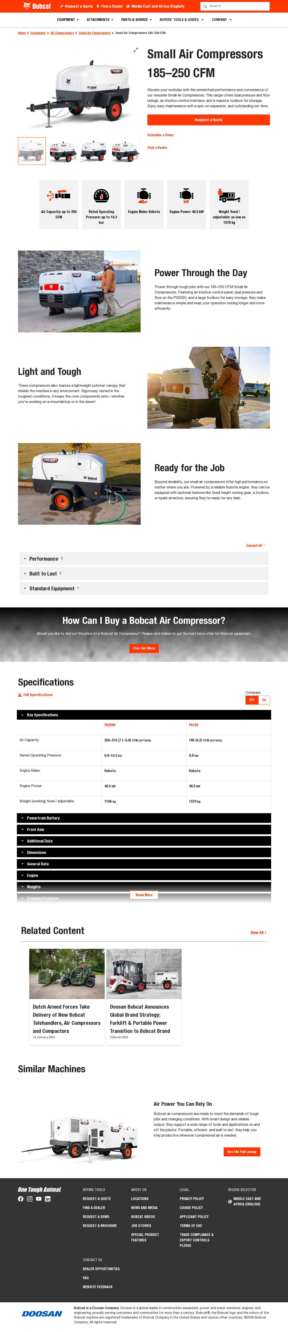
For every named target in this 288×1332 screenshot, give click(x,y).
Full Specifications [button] (38, 695)
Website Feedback (97, 1287)
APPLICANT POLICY (194, 1217)
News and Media (144, 1208)
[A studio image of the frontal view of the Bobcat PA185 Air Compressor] (94, 151)
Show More (144, 895)
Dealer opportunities (101, 1269)
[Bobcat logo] (37, 6)
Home (22, 33)
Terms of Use (191, 1226)
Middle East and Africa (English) (157, 6)
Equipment (38, 33)
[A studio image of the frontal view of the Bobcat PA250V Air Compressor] (79, 91)
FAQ (86, 1278)
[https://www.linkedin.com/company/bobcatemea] (47, 1199)
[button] (144, 558)
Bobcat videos (143, 1217)
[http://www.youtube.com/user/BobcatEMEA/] (38, 1199)
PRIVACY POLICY (192, 1199)
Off (252, 700)
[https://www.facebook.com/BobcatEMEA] (20, 1199)
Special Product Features (145, 1237)
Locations (139, 1199)
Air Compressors (62, 33)
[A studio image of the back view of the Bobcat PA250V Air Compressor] (63, 151)
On (264, 700)
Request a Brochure (100, 1226)
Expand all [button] (254, 545)
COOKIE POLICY (191, 1208)
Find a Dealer (112, 6)
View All (257, 932)
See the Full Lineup (241, 1152)
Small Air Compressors (94, 33)
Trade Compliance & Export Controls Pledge (197, 1240)
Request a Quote (79, 6)
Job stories (141, 1226)
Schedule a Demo (160, 135)
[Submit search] (266, 6)
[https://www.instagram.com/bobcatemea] (29, 1199)
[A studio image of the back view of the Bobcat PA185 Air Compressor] (126, 151)
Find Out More (144, 648)
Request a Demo (96, 1217)
